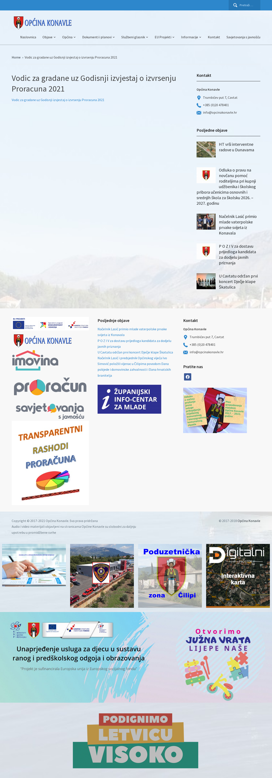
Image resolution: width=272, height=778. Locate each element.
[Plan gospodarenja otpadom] (231, 410)
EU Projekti (163, 37)
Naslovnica (28, 37)
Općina (67, 37)
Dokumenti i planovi (97, 37)
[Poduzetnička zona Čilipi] (170, 576)
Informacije (189, 37)
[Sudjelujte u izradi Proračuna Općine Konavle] (34, 565)
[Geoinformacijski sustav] (238, 576)
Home (16, 57)
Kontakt (214, 37)
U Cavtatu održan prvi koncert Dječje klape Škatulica (238, 281)
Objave (47, 37)
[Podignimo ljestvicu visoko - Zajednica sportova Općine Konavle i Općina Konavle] (136, 740)
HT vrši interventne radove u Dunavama (236, 147)
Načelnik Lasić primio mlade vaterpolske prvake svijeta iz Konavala (238, 225)
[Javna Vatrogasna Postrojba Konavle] (102, 576)
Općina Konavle (249, 521)
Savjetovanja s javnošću (243, 37)
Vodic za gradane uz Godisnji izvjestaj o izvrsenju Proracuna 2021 (58, 100)
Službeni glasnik (133, 37)
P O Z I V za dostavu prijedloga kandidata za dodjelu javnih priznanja (237, 254)
